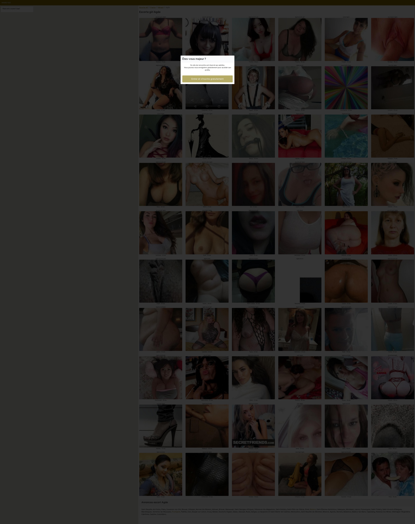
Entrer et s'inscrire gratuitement (207, 79)
